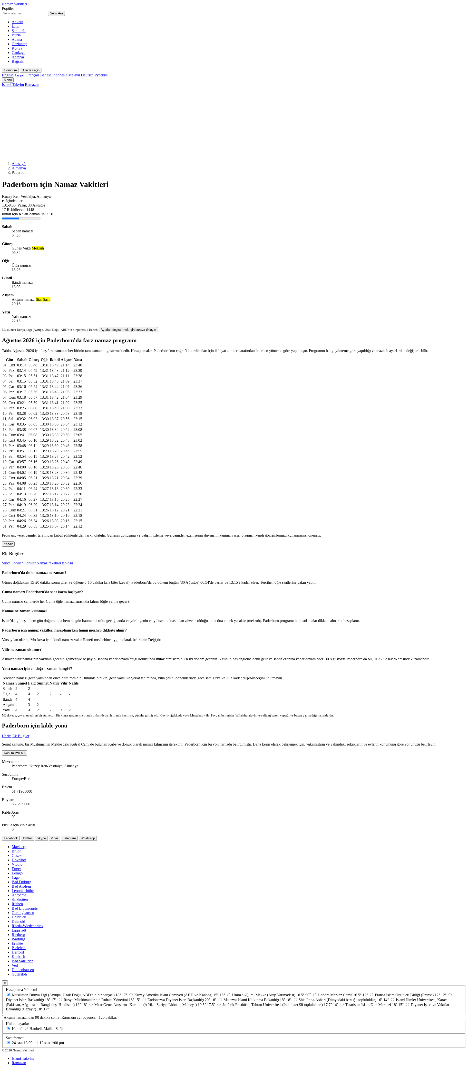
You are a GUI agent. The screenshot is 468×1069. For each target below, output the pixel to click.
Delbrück (19, 917)
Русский (101, 75)
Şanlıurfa (19, 31)
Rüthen (17, 904)
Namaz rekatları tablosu (55, 563)
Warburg (18, 939)
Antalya (18, 57)
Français (32, 75)
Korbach (18, 957)
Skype (41, 838)
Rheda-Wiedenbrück (27, 926)
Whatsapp (88, 838)
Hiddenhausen (23, 970)
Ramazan (32, 85)
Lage (16, 877)
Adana (17, 39)
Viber (54, 838)
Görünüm (10, 70)
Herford (18, 952)
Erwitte (17, 943)
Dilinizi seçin (30, 70)
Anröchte (19, 895)
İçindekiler (14, 201)
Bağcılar (18, 61)
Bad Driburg (21, 882)
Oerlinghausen (23, 913)
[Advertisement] (234, 123)
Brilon (16, 851)
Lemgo (17, 873)
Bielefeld (19, 948)
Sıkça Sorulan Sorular (19, 563)
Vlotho (17, 864)
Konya (17, 48)
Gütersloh (19, 974)
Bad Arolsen (21, 886)
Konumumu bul (14, 753)
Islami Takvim (13, 85)
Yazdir (8, 544)
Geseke (17, 855)
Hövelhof (19, 860)
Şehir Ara (56, 13)
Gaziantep (19, 44)
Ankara (17, 22)
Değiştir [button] (154, 640)
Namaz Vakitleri (14, 4)
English (8, 75)
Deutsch (87, 75)
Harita (6, 736)
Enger (16, 869)
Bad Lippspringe (25, 908)
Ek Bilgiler (20, 736)
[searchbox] (24, 13)
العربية (20, 75)
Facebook (11, 838)
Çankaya (18, 53)
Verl (15, 965)
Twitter (27, 838)
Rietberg (18, 935)
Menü (8, 80)
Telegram (69, 838)
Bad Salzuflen (22, 961)
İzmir (16, 26)
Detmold (18, 921)
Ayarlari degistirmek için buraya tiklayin (128, 330)
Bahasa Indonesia (53, 75)
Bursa (16, 35)
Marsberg (19, 847)
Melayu (74, 75)
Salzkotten (20, 899)
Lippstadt (19, 930)
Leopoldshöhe (23, 891)
